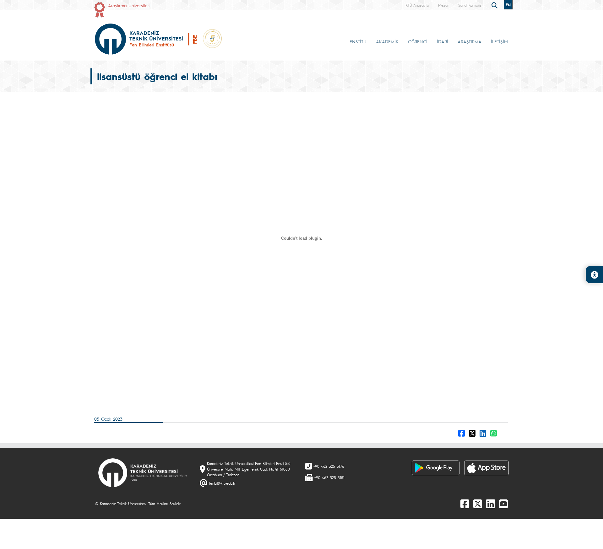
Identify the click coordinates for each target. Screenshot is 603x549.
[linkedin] (490, 503)
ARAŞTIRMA (469, 41)
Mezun (443, 5)
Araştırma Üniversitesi (129, 5)
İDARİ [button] (442, 41)
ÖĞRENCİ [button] (417, 41)
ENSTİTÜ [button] (358, 41)
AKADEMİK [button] (387, 41)
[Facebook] (464, 503)
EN (508, 4)
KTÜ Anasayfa (417, 5)
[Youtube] (503, 503)
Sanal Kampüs (469, 5)
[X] (477, 503)
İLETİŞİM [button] (499, 41)
